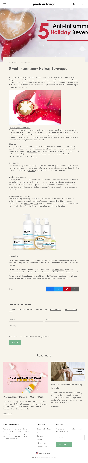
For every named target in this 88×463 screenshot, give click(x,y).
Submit (15, 342)
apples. (54, 137)
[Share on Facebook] (50, 289)
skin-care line (52, 263)
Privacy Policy (55, 309)
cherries (27, 203)
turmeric (31, 170)
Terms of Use (42, 447)
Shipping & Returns (44, 429)
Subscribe (64, 444)
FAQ (38, 432)
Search (39, 439)
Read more (7, 413)
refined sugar (32, 151)
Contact (40, 436)
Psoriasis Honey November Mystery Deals (23, 396)
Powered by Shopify (51, 458)
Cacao (51, 182)
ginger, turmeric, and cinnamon (21, 187)
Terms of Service (71, 309)
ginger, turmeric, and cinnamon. (60, 135)
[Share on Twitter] (58, 289)
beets (36, 203)
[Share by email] (75, 289)
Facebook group (58, 269)
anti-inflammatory (27, 63)
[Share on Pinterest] (67, 289)
